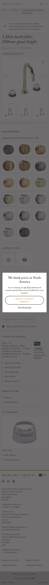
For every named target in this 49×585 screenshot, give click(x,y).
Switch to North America (24, 300)
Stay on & (24, 307)
